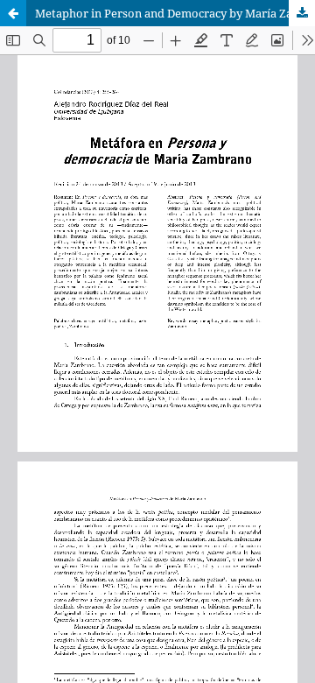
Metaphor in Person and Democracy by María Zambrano (175, 13)
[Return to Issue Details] (13, 13)
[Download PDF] (302, 13)
